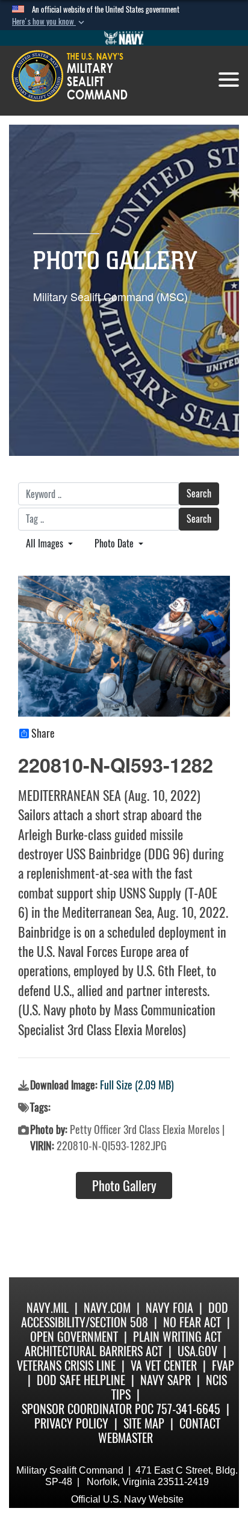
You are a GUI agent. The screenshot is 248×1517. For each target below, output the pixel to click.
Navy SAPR (165, 1380)
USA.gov (197, 1351)
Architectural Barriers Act (94, 1351)
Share (43, 733)
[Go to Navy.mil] (124, 38)
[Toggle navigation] (228, 79)
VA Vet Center (164, 1365)
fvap (223, 1365)
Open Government (74, 1337)
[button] (49, 22)
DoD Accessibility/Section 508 (124, 1315)
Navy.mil (47, 1308)
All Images (46, 543)
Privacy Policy (71, 1423)
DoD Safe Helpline (81, 1380)
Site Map (143, 1423)
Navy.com (107, 1308)
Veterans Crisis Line (66, 1365)
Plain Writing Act (177, 1337)
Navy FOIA (169, 1308)
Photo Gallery (124, 1186)
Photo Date (115, 543)
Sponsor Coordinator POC (87, 1409)
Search (199, 493)
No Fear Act (192, 1322)
